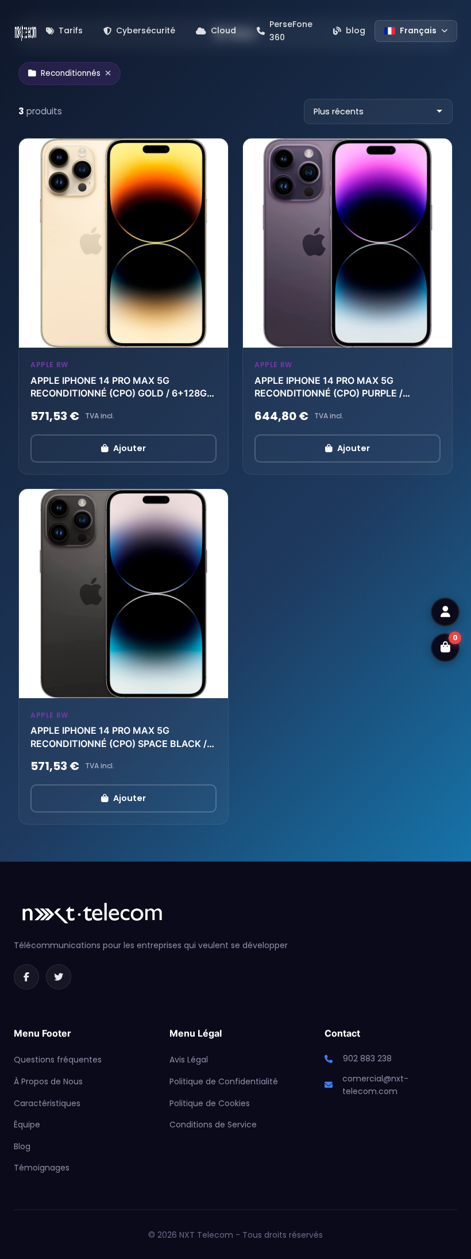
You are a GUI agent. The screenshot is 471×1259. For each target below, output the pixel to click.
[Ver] (210, 336)
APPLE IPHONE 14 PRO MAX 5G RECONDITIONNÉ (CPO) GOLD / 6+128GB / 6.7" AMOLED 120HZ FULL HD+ (121, 387)
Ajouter (129, 448)
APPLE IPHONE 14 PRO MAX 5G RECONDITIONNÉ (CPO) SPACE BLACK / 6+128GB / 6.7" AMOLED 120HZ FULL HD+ (118, 737)
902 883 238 (367, 1058)
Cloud (223, 30)
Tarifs (71, 30)
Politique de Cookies (209, 1103)
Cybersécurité (145, 30)
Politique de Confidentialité (223, 1081)
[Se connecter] (445, 612)
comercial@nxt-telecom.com (375, 1085)
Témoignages (42, 1167)
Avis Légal (188, 1059)
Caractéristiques (47, 1103)
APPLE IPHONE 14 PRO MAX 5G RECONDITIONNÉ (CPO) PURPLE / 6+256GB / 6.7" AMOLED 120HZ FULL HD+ (337, 387)
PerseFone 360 (290, 30)
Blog (22, 1146)
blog (355, 30)
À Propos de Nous (48, 1081)
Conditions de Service (213, 1124)
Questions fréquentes (58, 1059)
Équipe (27, 1124)
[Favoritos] (186, 336)
